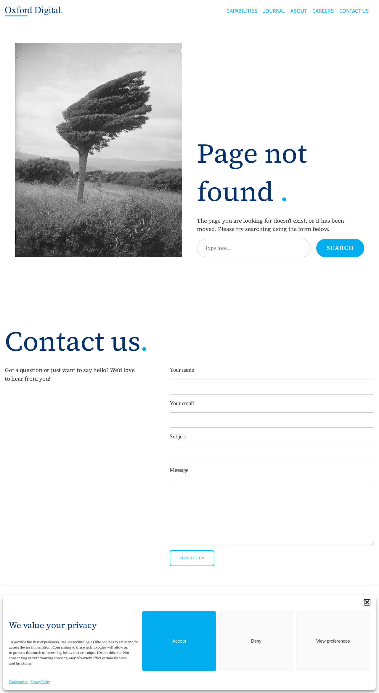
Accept (179, 641)
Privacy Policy (40, 682)
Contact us (192, 558)
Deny (256, 641)
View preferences (333, 641)
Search (340, 248)
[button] (367, 602)
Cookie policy (18, 682)
